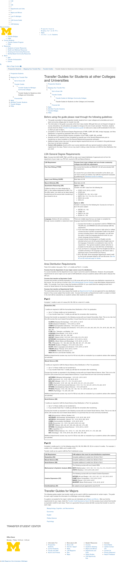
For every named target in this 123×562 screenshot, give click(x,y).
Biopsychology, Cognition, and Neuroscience (60, 508)
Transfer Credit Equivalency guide (73, 128)
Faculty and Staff (53, 550)
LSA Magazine (71, 550)
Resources (7, 46)
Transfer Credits (48, 69)
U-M (12, 1)
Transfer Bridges (13, 36)
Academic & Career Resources (17, 48)
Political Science (52, 518)
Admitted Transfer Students (19, 102)
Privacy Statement (109, 552)
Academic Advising (91, 547)
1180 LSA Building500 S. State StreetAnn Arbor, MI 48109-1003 (16, 531)
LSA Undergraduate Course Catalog (82, 282)
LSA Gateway (15, 24)
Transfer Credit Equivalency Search (79, 501)
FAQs (9, 38)
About (5, 56)
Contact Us (12, 535)
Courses (88, 545)
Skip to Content (4, 27)
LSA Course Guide (16, 20)
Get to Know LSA (19, 81)
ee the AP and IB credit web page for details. (96, 257)
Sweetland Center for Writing (94, 176)
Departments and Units (18, 9)
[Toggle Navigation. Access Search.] (0, 64)
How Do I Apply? (72, 547)
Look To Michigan (16, 16)
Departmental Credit (86, 291)
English (49, 515)
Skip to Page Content (13, 66)
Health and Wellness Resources (17, 50)
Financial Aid (18, 98)
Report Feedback (109, 554)
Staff (9, 57)
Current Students (9, 40)
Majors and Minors (16, 12)
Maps (68, 554)
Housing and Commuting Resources (19, 52)
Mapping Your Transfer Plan (32, 69)
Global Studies (90, 554)
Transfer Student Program (16, 42)
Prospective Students (14, 69)
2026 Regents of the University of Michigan (14, 561)
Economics (50, 512)
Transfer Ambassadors (15, 59)
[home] (21, 66)
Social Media (108, 545)
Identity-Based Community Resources (19, 54)
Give (68, 552)
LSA (12, 5)
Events (10, 61)
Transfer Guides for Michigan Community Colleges (27, 89)
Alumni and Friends (54, 552)
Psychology (50, 521)
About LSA (70, 545)
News (68, 549)
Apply (12, 100)
